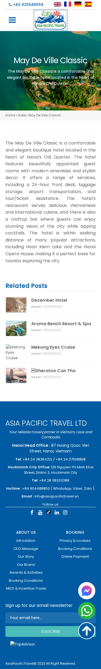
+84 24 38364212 (38, 459)
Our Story (26, 556)
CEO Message (25, 548)
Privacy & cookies (75, 540)
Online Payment (75, 556)
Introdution (25, 540)
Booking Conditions (26, 580)
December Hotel (49, 300)
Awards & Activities (26, 572)
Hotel (22, 115)
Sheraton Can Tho (53, 371)
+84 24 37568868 (70, 459)
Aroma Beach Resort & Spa (61, 324)
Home (10, 115)
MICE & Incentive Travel (26, 588)
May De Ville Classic (45, 115)
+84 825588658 (27, 4)
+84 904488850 (36, 488)
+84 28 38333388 (54, 480)
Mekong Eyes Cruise (53, 347)
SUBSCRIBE (50, 631)
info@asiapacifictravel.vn (56, 496)
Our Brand (26, 564)
